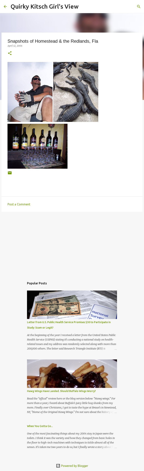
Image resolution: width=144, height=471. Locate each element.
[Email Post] (10, 174)
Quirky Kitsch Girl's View (44, 6)
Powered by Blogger (74, 465)
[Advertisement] (72, 244)
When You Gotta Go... (40, 426)
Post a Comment (19, 204)
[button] (10, 53)
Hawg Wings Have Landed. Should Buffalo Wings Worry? (61, 391)
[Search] (84, 6)
